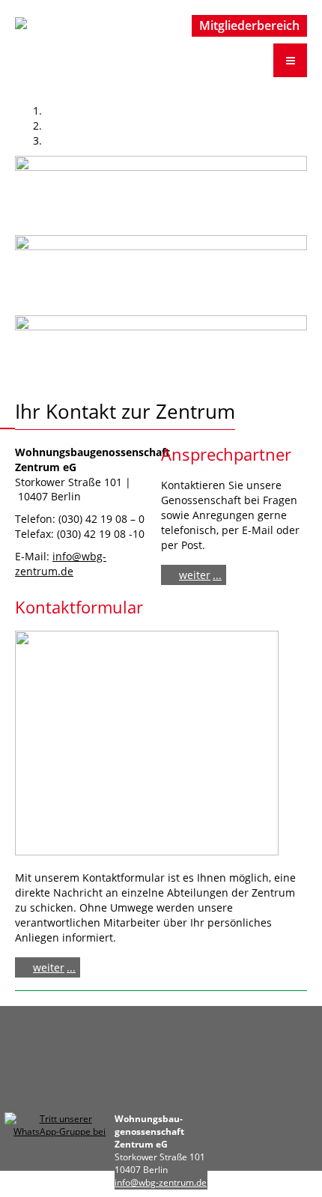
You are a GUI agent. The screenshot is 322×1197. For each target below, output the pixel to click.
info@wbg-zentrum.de (60, 563)
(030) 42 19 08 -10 (101, 534)
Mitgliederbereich (249, 25)
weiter (194, 575)
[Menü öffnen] (290, 60)
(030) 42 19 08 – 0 (101, 519)
